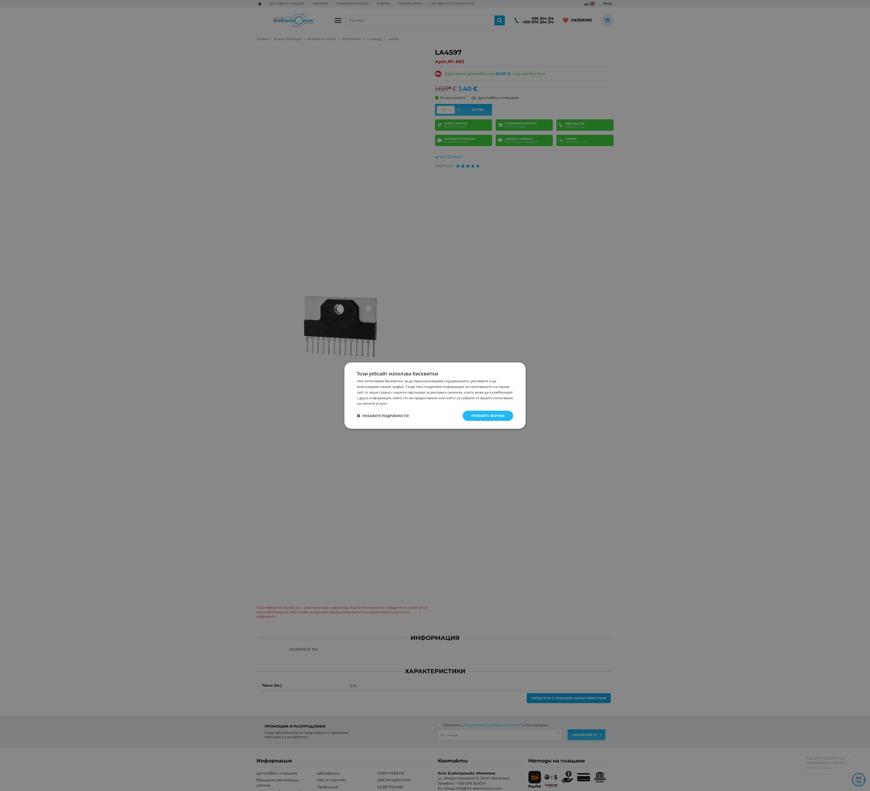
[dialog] (435, 395)
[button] (383, 415)
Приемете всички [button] (488, 415)
